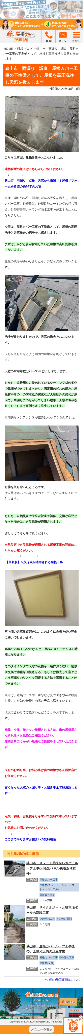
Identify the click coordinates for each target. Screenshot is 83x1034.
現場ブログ (24, 48)
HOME (8, 48)
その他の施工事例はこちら (62, 979)
